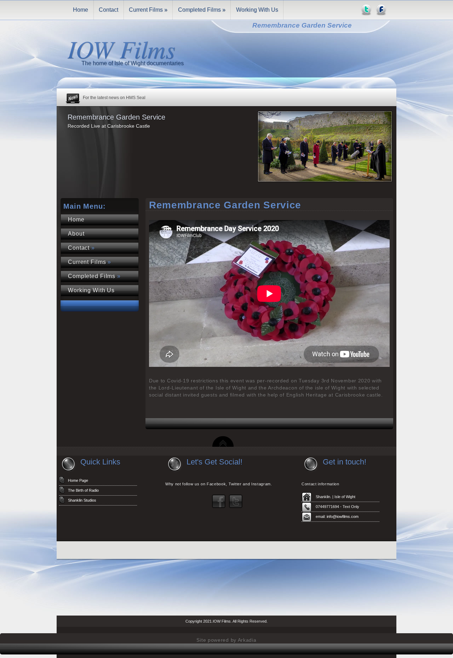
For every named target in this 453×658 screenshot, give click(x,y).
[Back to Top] (223, 445)
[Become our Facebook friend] (218, 507)
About (76, 234)
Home (80, 10)
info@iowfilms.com (343, 516)
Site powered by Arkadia (226, 640)
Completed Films (201, 10)
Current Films (148, 10)
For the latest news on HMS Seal (114, 97)
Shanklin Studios (82, 500)
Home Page (78, 480)
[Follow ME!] (235, 507)
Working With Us (257, 10)
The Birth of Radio (83, 490)
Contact (108, 10)
